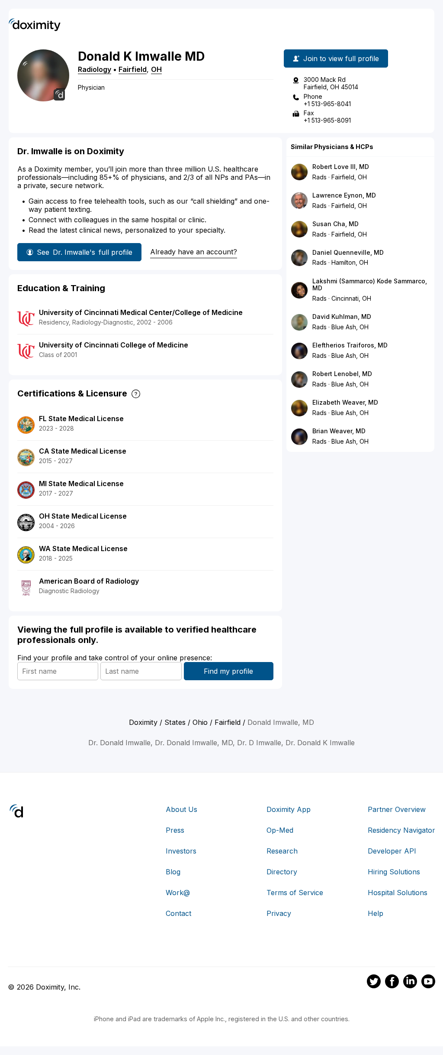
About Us (181, 809)
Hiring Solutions (394, 871)
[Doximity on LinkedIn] (410, 983)
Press (175, 830)
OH (156, 69)
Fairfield (133, 69)
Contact (178, 913)
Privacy (278, 913)
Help (375, 913)
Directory (281, 871)
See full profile (84, 252)
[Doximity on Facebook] (392, 983)
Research (282, 851)
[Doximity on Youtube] (428, 983)
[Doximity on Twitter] (374, 983)
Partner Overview (397, 809)
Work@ (178, 892)
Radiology (94, 69)
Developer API (392, 851)
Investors (181, 851)
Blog (173, 871)
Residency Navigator (401, 830)
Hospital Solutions (397, 892)
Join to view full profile (341, 58)
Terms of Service (294, 892)
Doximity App (288, 809)
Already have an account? (193, 251)
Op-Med (279, 830)
